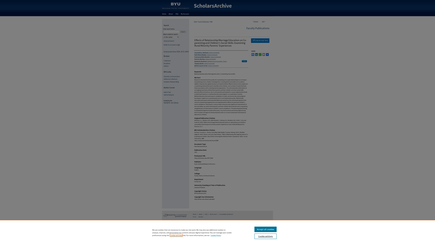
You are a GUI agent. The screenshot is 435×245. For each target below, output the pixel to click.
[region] (217, 232)
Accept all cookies (265, 229)
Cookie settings (176, 235)
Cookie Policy (216, 235)
